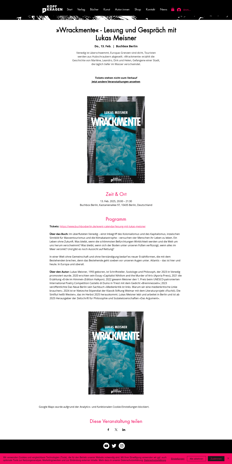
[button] (107, 9)
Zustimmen (216, 458)
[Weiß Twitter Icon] (114, 446)
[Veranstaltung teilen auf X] (116, 429)
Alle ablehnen (196, 458)
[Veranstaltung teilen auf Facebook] (108, 429)
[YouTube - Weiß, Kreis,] (106, 446)
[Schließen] (228, 458)
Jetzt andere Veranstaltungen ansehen (116, 81)
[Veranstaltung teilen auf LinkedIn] (123, 429)
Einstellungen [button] (177, 458)
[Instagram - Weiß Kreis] (122, 446)
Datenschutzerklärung (155, 460)
